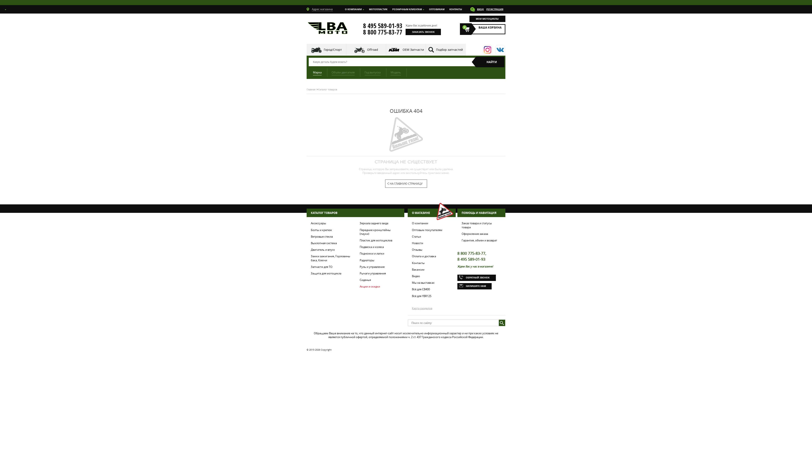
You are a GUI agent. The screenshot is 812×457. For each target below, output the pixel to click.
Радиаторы (367, 260)
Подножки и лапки (372, 253)
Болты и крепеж (321, 230)
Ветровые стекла (322, 236)
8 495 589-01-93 (382, 26)
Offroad (372, 50)
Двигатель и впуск (323, 250)
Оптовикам (436, 9)
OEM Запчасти (413, 50)
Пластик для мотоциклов (376, 240)
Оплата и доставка (424, 256)
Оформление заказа (475, 234)
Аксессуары (318, 223)
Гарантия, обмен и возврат (479, 240)
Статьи (416, 236)
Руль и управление (372, 267)
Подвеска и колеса (372, 247)
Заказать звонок (423, 31)
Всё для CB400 (421, 289)
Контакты (455, 9)
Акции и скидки (370, 286)
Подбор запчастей (449, 50)
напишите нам (476, 286)
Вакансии (418, 269)
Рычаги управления (373, 273)
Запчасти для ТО (321, 267)
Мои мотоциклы (487, 18)
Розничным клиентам (407, 9)
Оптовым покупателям (427, 230)
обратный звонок (478, 277)
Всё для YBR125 (421, 296)
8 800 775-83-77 (382, 32)
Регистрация (494, 9)
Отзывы (417, 250)
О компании (353, 9)
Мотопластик (378, 9)
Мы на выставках (423, 283)
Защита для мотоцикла (326, 273)
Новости (417, 243)
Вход (480, 9)
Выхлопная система (324, 243)
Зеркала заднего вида (374, 223)
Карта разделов (422, 308)
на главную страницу (406, 184)
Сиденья (365, 280)
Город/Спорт (333, 50)
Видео (416, 276)
